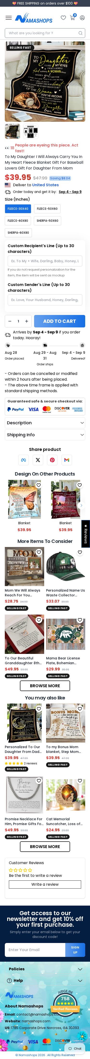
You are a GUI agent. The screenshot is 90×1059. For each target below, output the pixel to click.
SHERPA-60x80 (18, 233)
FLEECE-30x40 (18, 209)
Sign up (75, 950)
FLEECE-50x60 (47, 209)
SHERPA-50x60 (47, 221)
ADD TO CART (59, 321)
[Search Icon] (80, 33)
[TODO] (23, 460)
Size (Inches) (17, 199)
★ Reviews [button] (86, 534)
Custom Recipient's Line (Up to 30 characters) (41, 248)
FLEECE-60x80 (18, 221)
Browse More (45, 686)
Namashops (28, 1055)
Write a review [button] (45, 884)
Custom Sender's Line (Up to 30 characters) (39, 287)
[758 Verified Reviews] (65, 1025)
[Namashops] (33, 17)
